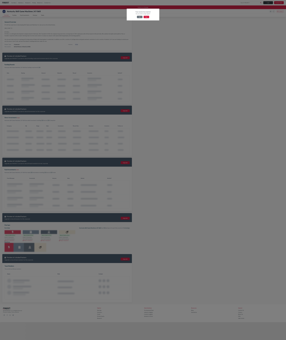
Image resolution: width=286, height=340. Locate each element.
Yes (146, 17)
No (139, 17)
